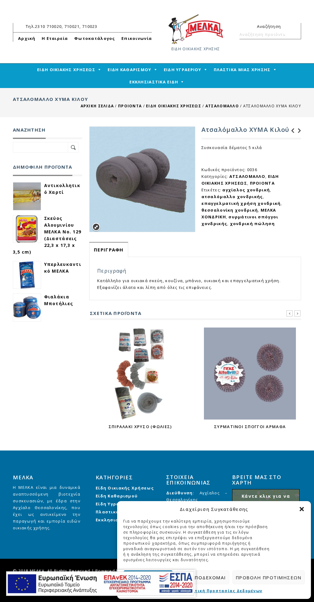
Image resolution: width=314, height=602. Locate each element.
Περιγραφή (109, 250)
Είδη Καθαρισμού (117, 496)
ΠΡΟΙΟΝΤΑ (130, 106)
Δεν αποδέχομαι (202, 577)
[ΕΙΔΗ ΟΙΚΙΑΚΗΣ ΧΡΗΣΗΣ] (195, 29)
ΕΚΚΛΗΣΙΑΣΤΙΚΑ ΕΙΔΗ (153, 82)
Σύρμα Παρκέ (291, 130)
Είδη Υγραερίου (115, 504)
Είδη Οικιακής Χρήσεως (125, 488)
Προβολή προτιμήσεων (269, 577)
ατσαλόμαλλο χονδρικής (232, 196)
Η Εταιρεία (55, 38)
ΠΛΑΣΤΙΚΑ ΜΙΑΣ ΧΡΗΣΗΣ (242, 69)
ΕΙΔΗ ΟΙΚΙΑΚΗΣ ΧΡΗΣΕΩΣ (66, 69)
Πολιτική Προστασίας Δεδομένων (223, 590)
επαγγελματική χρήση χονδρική (241, 203)
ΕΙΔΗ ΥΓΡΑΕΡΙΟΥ (182, 69)
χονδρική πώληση (252, 223)
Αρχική (27, 38)
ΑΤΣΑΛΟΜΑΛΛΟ (222, 106)
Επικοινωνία (136, 38)
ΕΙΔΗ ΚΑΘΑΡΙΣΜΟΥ (129, 69)
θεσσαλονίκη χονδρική (229, 210)
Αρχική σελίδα (97, 106)
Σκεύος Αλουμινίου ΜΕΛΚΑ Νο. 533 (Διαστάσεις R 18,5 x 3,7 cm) (297, 130)
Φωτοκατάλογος (94, 38)
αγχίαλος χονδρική (246, 190)
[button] (302, 509)
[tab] (108, 249)
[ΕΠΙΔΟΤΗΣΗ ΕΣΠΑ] (100, 583)
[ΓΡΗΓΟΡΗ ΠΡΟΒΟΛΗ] (140, 374)
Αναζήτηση (293, 34)
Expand (96, 227)
